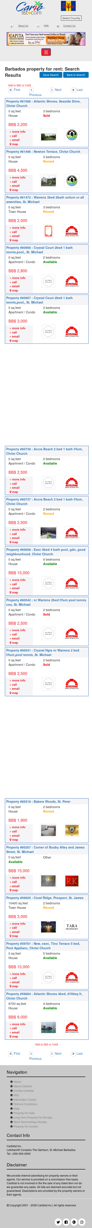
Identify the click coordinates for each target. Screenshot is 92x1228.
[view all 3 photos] (48, 135)
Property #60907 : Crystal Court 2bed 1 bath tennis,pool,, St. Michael (39, 299)
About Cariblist (23, 1086)
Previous (35, 94)
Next (58, 89)
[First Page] (10, 89)
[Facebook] (66, 1222)
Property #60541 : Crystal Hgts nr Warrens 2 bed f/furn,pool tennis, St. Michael (42, 652)
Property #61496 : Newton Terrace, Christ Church (43, 151)
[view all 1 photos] (48, 231)
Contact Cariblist (23, 1090)
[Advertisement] (46, 394)
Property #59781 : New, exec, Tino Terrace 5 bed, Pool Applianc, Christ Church (43, 945)
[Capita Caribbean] (46, 39)
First (17, 89)
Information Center (24, 1099)
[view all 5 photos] (48, 180)
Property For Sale (24, 1113)
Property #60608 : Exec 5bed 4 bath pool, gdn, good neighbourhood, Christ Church (46, 551)
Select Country (71, 18)
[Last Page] (74, 89)
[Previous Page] (31, 89)
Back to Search (76, 75)
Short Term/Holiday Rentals (30, 1122)
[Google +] (74, 1222)
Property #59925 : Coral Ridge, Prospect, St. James (45, 897)
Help (16, 1108)
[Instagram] (81, 1222)
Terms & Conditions (25, 1104)
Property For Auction (25, 1126)
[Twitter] (58, 1222)
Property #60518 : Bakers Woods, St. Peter (38, 801)
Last (80, 89)
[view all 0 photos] (48, 281)
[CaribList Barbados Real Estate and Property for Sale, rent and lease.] (30, 8)
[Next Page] (52, 89)
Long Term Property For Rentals (32, 1117)
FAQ (16, 1095)
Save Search (51, 75)
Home (17, 1081)
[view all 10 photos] (48, 927)
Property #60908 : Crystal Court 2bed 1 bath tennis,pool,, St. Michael (39, 249)
